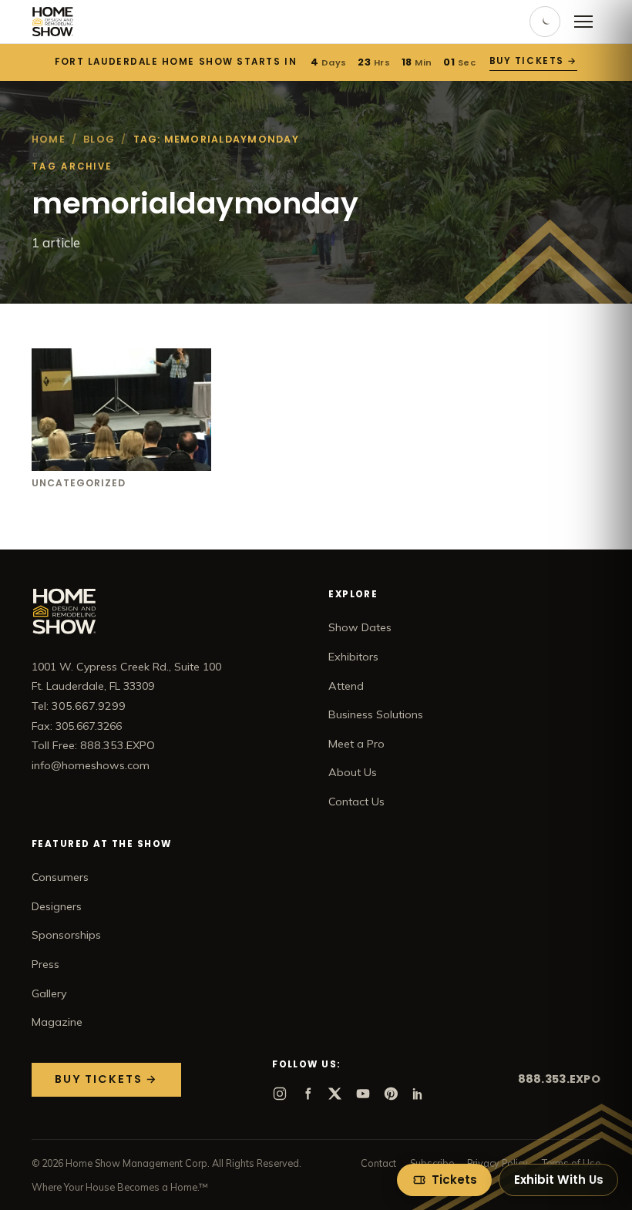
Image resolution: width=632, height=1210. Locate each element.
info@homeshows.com (91, 765)
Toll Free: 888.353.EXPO (93, 745)
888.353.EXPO (559, 1079)
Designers (57, 906)
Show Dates (360, 627)
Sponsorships (66, 935)
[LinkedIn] (418, 1093)
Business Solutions (375, 714)
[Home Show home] (53, 21)
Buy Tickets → (533, 61)
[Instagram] (279, 1093)
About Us (352, 772)
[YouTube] (363, 1093)
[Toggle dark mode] (544, 21)
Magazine (57, 1022)
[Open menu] (583, 21)
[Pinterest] (390, 1093)
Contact (378, 1163)
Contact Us (356, 801)
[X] (335, 1093)
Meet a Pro (356, 744)
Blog (99, 139)
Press (45, 964)
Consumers (60, 877)
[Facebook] (307, 1093)
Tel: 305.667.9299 (79, 706)
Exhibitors (353, 657)
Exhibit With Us (558, 1179)
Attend (346, 686)
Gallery (49, 993)
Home (49, 139)
